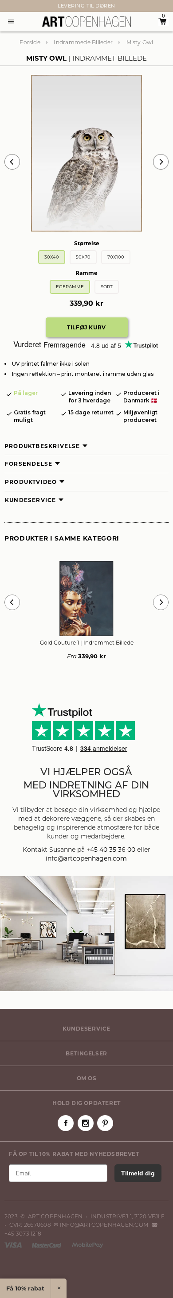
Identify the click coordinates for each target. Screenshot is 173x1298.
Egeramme (70, 287)
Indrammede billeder (83, 42)
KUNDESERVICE (86, 1028)
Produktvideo (31, 482)
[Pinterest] (105, 1123)
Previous (12, 162)
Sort (107, 287)
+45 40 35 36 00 (110, 850)
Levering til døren (86, 6)
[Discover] (87, 1244)
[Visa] (13, 1244)
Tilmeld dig (138, 1173)
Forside (30, 42)
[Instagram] (86, 1123)
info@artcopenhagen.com (86, 858)
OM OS (87, 1078)
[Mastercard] (47, 1244)
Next (8, 6)
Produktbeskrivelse (42, 446)
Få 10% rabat (25, 1288)
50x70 (83, 257)
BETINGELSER (86, 1053)
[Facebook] (66, 1123)
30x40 (51, 257)
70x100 (115, 257)
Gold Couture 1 (87, 642)
